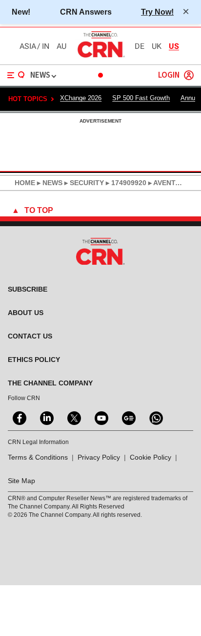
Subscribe (27, 289)
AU (61, 46)
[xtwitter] (73, 417)
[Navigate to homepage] (100, 57)
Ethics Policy (34, 359)
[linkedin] (46, 417)
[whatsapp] (155, 417)
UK (156, 46)
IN (45, 46)
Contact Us (30, 336)
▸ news (48, 183)
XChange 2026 (80, 98)
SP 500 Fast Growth (141, 98)
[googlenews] (128, 417)
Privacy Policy (99, 457)
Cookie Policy (150, 457)
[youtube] (100, 417)
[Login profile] (188, 75)
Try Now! (157, 11)
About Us (25, 313)
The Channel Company (50, 383)
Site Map (21, 481)
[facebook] (18, 417)
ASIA (28, 46)
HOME (25, 183)
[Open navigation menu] (16, 75)
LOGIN (169, 75)
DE (139, 46)
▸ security (83, 183)
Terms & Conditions (38, 457)
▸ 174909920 (125, 183)
